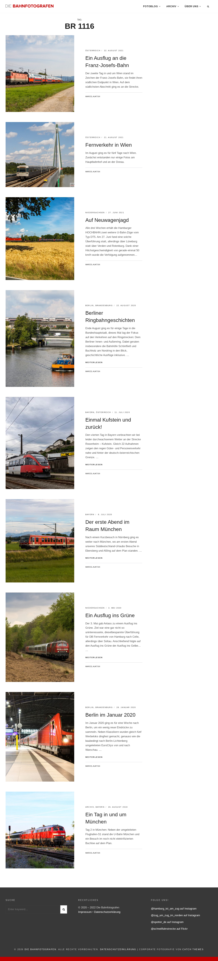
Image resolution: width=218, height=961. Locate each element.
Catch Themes (193, 949)
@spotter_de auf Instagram (167, 922)
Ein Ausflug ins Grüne (110, 615)
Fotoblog (150, 6)
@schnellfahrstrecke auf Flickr (169, 928)
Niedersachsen (95, 213)
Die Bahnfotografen (40, 949)
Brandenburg (104, 305)
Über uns (191, 6)
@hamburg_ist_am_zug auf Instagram (173, 908)
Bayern (89, 412)
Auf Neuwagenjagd (107, 220)
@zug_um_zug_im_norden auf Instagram (175, 915)
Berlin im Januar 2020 (110, 715)
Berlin (89, 305)
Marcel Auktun (92, 96)
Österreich (92, 50)
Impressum (85, 912)
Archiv (171, 6)
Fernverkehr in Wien (108, 145)
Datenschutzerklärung (107, 912)
